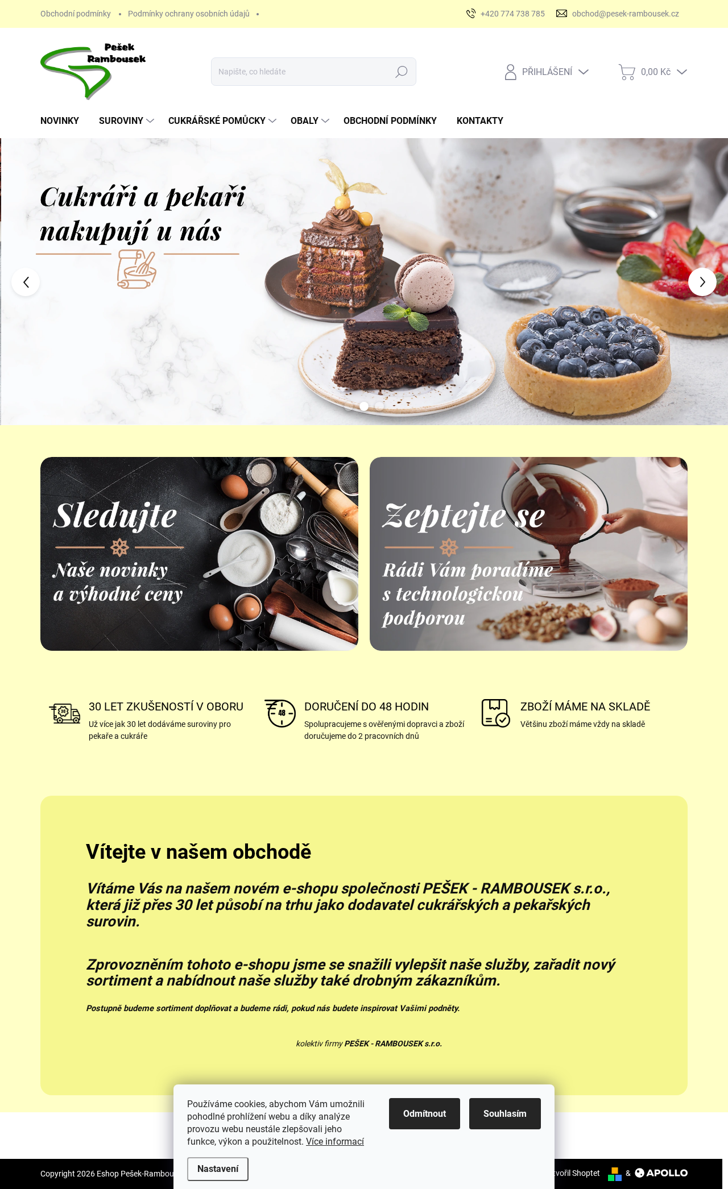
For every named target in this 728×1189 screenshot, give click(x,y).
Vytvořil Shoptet (572, 1173)
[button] (29, 281)
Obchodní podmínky (75, 13)
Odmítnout (424, 1113)
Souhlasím (505, 1113)
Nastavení (217, 1168)
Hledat (401, 71)
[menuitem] (64, 121)
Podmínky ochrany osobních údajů (189, 13)
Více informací (335, 1141)
